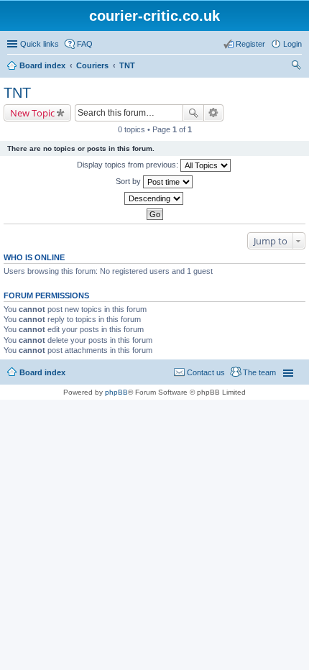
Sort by (129, 181)
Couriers (92, 65)
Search (193, 112)
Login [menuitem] (292, 44)
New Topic (32, 112)
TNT (127, 65)
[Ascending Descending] (154, 198)
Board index (42, 65)
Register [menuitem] (250, 44)
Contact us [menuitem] (206, 372)
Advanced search (213, 112)
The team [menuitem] (259, 372)
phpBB (116, 392)
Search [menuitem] (296, 67)
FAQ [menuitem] (85, 44)
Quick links (39, 44)
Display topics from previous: (128, 164)
